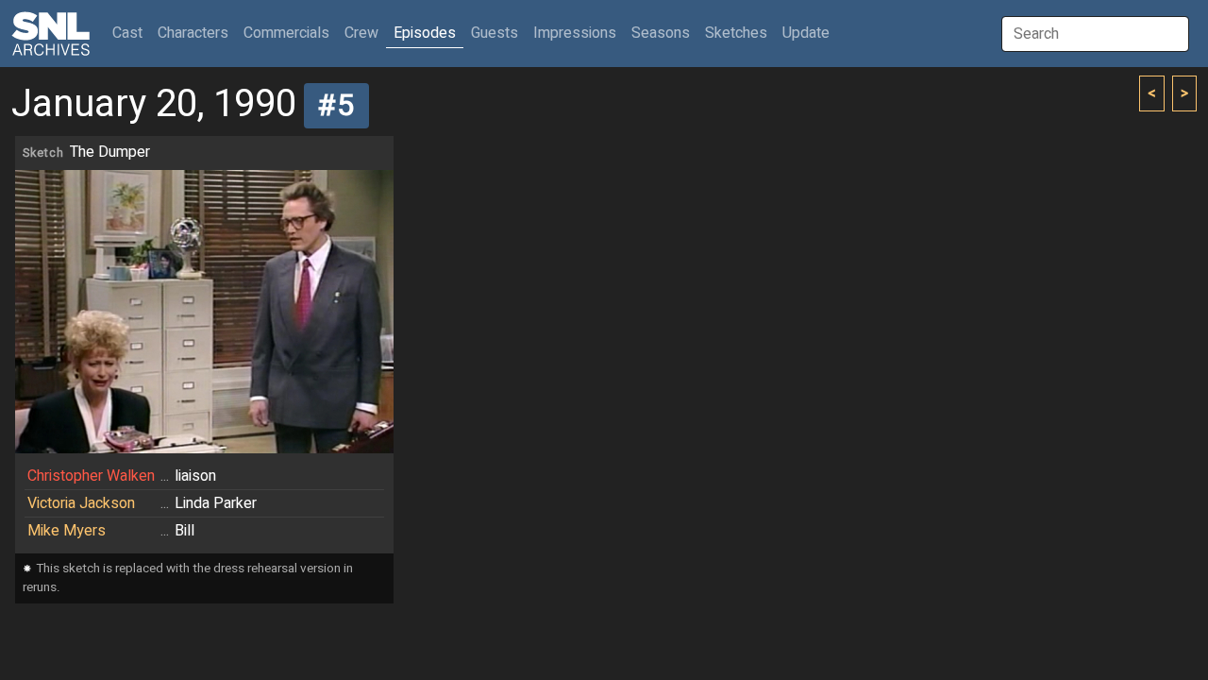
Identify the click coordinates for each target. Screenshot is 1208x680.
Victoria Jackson (81, 503)
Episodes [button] (425, 33)
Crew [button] (361, 33)
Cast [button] (131, 32)
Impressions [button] (574, 33)
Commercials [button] (286, 33)
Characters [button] (193, 33)
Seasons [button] (660, 33)
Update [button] (806, 33)
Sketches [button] (736, 33)
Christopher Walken (91, 476)
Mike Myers (66, 530)
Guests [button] (494, 33)
